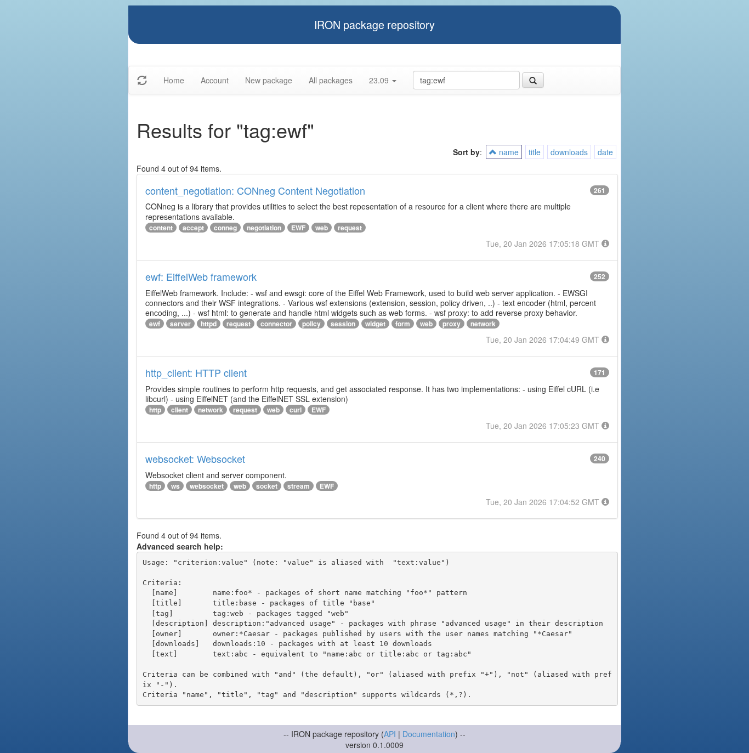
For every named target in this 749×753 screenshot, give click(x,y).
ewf (154, 324)
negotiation (264, 228)
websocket (207, 486)
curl (296, 410)
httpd (209, 324)
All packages (331, 80)
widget (375, 324)
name (508, 151)
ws (175, 486)
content (161, 228)
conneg (225, 228)
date (605, 151)
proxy (451, 324)
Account (215, 80)
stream (298, 486)
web (321, 228)
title (535, 151)
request (350, 228)
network (483, 324)
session (343, 324)
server (180, 324)
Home (173, 80)
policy (311, 324)
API (390, 733)
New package (268, 80)
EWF (298, 228)
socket (266, 486)
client (179, 410)
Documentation (428, 733)
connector (276, 324)
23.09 (380, 80)
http (155, 410)
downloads (569, 151)
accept (193, 228)
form (402, 324)
